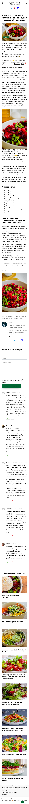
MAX (22, 64)
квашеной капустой (20, 45)
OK (22, 802)
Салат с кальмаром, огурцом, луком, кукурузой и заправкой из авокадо (14, 650)
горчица (9, 316)
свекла (21, 318)
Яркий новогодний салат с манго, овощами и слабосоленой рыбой (12, 729)
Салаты (5, 37)
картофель (5, 318)
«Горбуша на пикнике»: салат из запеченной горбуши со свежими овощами (12, 623)
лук (11, 318)
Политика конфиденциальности (9, 792)
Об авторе (4, 794)
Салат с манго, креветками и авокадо (14, 754)
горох (3, 316)
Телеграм (17, 64)
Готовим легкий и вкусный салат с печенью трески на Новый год (13, 703)
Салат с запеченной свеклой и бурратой (11, 596)
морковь (15, 318)
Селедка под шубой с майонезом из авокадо (13, 779)
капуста (23, 316)
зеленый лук (16, 316)
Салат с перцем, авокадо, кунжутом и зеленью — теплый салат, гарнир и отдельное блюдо (14, 676)
